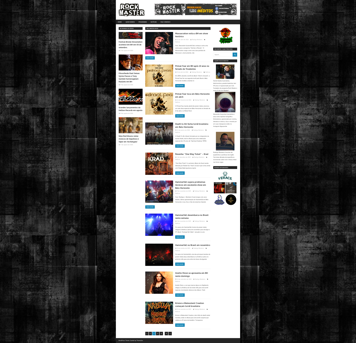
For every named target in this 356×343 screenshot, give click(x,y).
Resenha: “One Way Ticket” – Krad (191, 154)
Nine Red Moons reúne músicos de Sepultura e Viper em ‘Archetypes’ (129, 139)
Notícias (154, 22)
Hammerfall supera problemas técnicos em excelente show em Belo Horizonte (190, 185)
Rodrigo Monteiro (197, 39)
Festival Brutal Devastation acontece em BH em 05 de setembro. (130, 45)
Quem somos (130, 22)
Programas (143, 22)
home (120, 22)
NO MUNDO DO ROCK (127, 28)
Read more (150, 58)
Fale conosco (165, 22)
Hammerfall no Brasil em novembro (192, 245)
